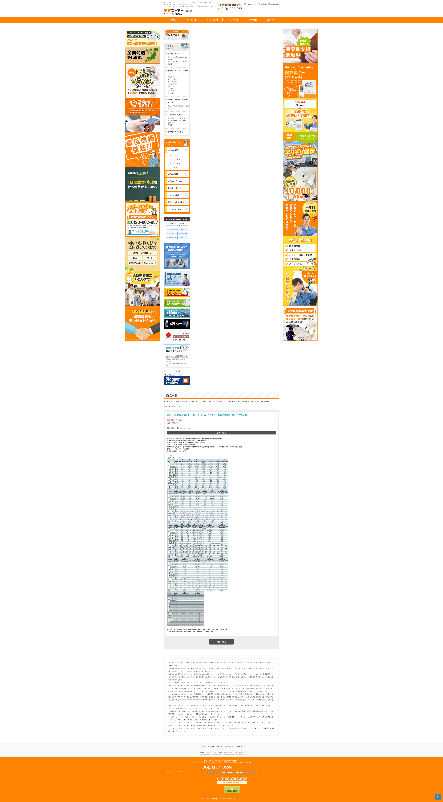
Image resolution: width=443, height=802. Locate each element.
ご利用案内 (253, 20)
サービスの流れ (233, 20)
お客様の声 (270, 20)
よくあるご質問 (212, 20)
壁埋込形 (171, 123)
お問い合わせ (180, 428)
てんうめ (171, 91)
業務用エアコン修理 (175, 132)
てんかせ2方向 (173, 81)
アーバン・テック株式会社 (173, 371)
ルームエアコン (173, 167)
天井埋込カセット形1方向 (176, 118)
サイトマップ (180, 771)
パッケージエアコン (174, 159)
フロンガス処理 (173, 195)
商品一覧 (219, 746)
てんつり (171, 77)
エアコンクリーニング (176, 181)
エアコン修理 (173, 150)
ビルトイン (171, 88)
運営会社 (170, 771)
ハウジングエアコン (174, 163)
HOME (203, 746)
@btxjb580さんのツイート (172, 375)
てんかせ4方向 (173, 79)
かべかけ (171, 93)
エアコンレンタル (174, 209)
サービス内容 (192, 20)
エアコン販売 (173, 174)
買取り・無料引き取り (176, 202)
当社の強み (173, 20)
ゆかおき (171, 86)
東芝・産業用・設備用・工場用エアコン (178, 107)
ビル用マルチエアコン (175, 155)
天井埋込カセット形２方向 (177, 120)
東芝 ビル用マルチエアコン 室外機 (178, 58)
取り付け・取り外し (175, 188)
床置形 (170, 125)
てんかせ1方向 (173, 84)
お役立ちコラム (229, 752)
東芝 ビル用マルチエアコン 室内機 (177, 63)
